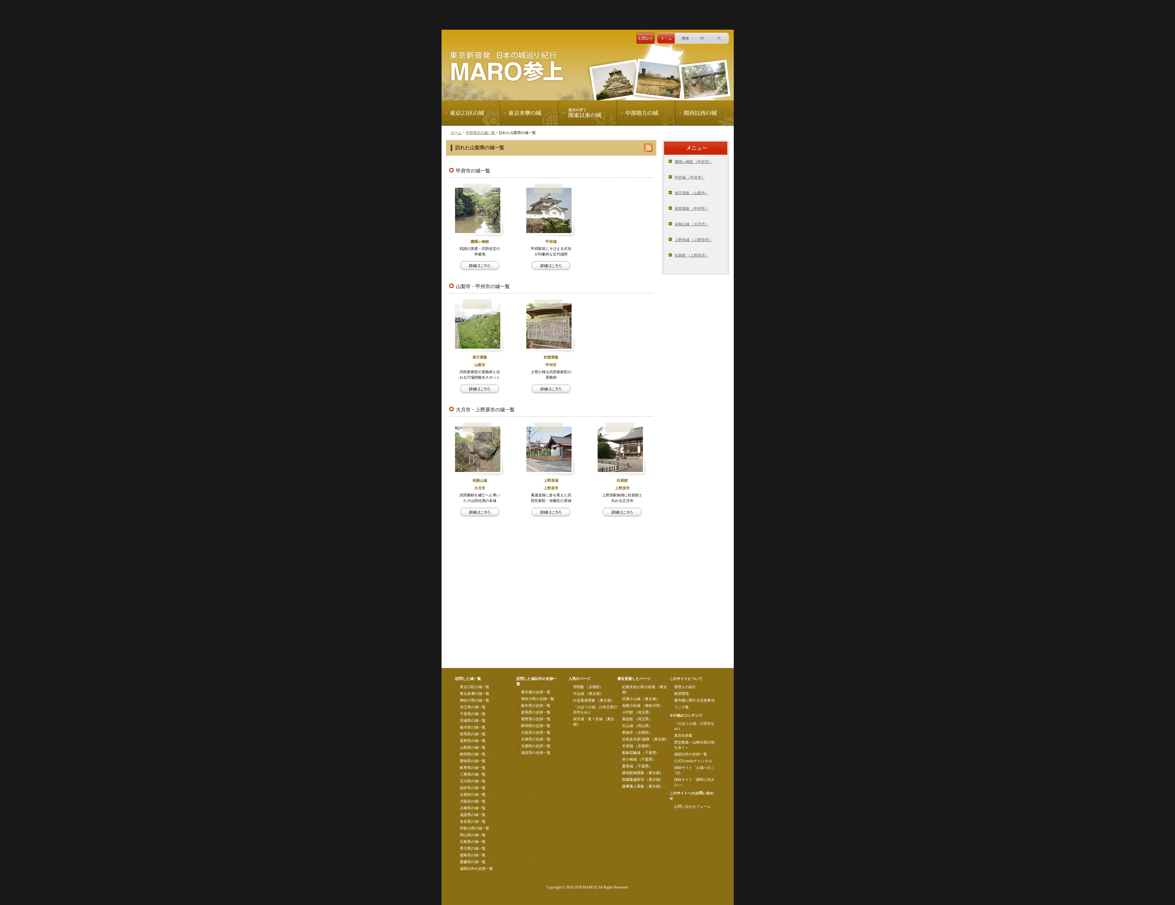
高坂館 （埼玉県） (637, 719)
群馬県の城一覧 (473, 734)
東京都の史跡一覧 (535, 692)
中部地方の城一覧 (480, 133)
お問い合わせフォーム (692, 806)
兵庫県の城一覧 (473, 808)
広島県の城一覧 (473, 842)
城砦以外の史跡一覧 (476, 868)
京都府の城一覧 (473, 794)
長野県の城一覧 (473, 741)
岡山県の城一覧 (473, 835)
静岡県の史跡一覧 (535, 726)
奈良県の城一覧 (473, 821)
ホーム (456, 133)
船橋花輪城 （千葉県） (641, 753)
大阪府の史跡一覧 (535, 732)
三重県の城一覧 (473, 774)
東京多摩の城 (529, 113)
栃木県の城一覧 (473, 727)
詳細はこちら (479, 265)
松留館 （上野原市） (692, 255)
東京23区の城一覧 (474, 687)
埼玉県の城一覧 (473, 707)
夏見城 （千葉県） (637, 766)
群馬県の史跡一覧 (535, 712)
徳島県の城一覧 (473, 855)
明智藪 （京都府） (588, 687)
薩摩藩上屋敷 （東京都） (642, 786)
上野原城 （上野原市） (693, 240)
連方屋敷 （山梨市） (692, 193)
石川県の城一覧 (473, 781)
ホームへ (666, 38)
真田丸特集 (683, 735)
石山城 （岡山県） (637, 726)
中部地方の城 (646, 113)
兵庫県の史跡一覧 (535, 739)
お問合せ (645, 38)
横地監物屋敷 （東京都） (642, 773)
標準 (684, 38)
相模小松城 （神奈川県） (642, 705)
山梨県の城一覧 (473, 747)
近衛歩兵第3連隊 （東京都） (645, 739)
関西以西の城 (704, 113)
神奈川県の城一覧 (474, 700)
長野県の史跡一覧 (535, 719)
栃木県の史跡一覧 (535, 705)
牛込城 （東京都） (588, 694)
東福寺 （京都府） (637, 732)
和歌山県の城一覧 (474, 828)
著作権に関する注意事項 (694, 700)
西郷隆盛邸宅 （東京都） (642, 779)
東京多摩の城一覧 (474, 694)
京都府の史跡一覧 (535, 746)
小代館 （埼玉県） (637, 712)
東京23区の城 (471, 113)
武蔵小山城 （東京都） (641, 699)
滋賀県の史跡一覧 (535, 753)
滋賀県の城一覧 (473, 815)
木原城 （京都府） (637, 746)
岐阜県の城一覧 (473, 768)
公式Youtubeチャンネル (693, 761)
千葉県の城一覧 (473, 714)
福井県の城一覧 (473, 788)
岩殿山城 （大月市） (692, 224)
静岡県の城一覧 (473, 754)
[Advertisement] (587, 14)
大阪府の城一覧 (473, 801)
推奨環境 (681, 694)
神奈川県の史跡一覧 (537, 699)
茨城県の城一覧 (473, 720)
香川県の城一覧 (473, 848)
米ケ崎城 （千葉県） (639, 759)
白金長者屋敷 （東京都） (593, 700)
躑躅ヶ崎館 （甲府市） (693, 162)
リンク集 (681, 707)
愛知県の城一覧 (473, 761)
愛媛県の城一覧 (473, 862)
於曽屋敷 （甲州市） (692, 208)
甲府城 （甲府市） (690, 177)
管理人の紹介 (685, 687)
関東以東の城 (587, 113)
